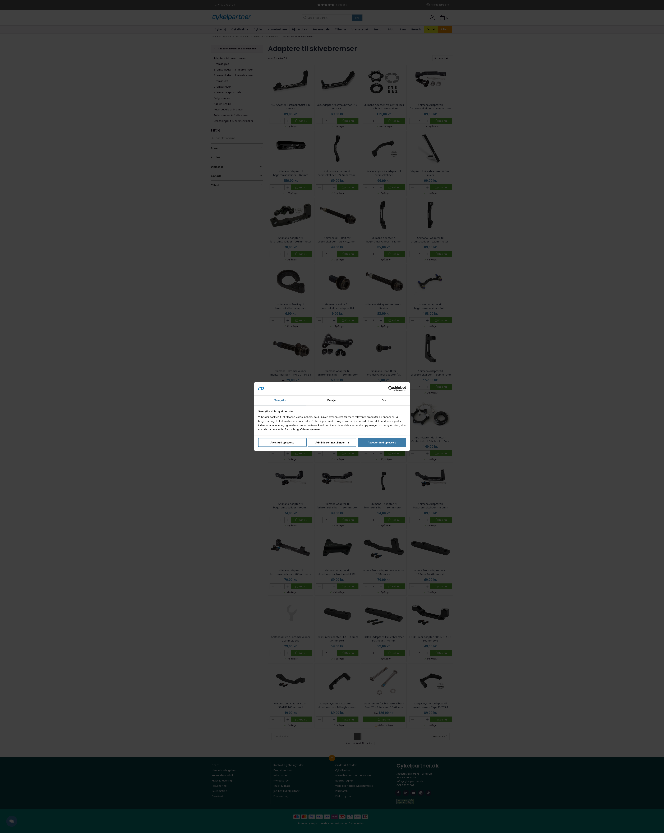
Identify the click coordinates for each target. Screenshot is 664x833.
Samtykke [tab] (280, 400)
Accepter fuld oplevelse (382, 442)
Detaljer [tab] (332, 400)
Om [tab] (384, 400)
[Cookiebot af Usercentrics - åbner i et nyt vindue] (391, 388)
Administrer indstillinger (330, 442)
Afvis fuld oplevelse (282, 442)
